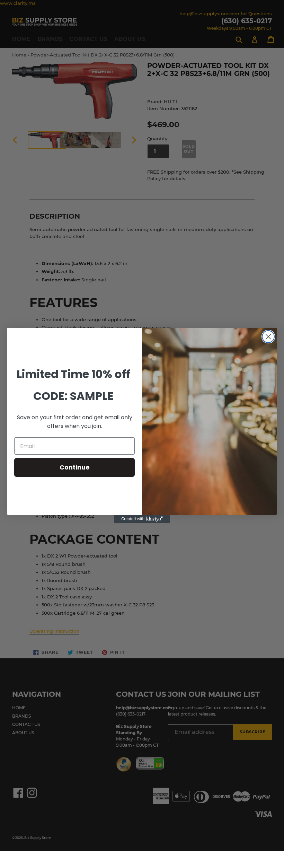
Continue (75, 467)
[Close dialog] (268, 337)
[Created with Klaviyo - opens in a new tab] (142, 519)
